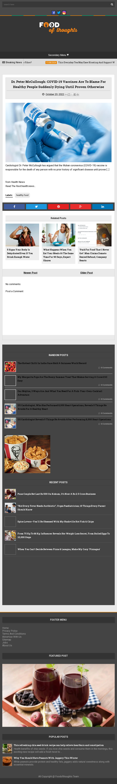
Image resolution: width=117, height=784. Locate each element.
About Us (7, 645)
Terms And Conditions (14, 633)
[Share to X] (71, 94)
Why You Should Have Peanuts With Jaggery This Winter (46, 757)
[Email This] (66, 94)
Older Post (86, 272)
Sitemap (6, 639)
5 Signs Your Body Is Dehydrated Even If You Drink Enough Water (20, 253)
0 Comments (106, 368)
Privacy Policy (10, 630)
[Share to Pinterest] (77, 94)
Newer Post (30, 272)
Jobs (5, 642)
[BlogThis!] (69, 94)
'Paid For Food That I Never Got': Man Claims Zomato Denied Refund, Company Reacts (94, 255)
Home (5, 628)
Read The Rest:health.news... (20, 186)
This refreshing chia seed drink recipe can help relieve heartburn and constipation (59, 745)
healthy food (22, 195)
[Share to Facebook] (74, 94)
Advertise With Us (11, 636)
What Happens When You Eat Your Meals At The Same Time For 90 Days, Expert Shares (58, 255)
